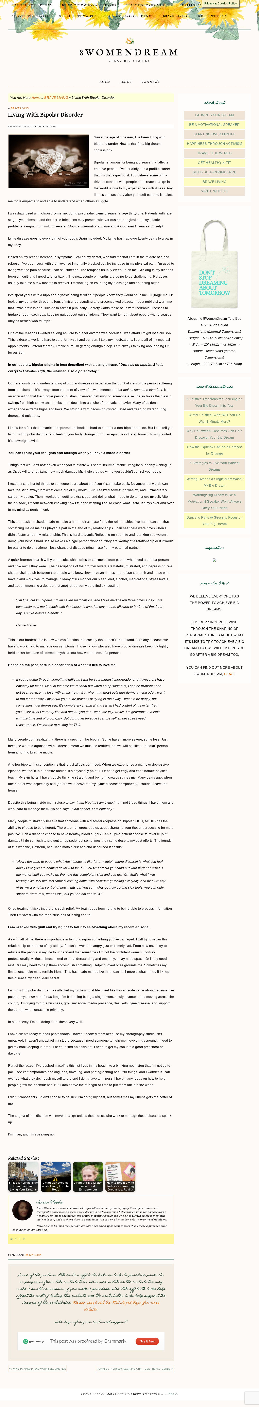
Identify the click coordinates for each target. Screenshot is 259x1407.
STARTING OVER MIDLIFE (214, 134)
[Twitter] (16, 1239)
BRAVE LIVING (56, 97)
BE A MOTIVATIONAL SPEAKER (214, 124)
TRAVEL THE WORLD (214, 153)
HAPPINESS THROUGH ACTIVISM (214, 143)
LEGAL (173, 1394)
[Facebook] (20, 1239)
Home (36, 97)
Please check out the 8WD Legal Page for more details (116, 1306)
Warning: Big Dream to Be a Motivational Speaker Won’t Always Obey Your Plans (215, 501)
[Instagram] (24, 1239)
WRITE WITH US (214, 191)
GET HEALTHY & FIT (214, 162)
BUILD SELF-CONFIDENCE (215, 172)
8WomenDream (129, 53)
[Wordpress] (11, 1239)
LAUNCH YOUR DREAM (214, 115)
